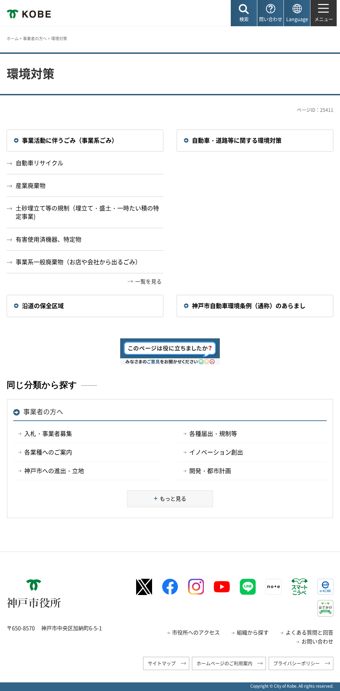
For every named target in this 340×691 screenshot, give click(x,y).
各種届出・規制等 (213, 433)
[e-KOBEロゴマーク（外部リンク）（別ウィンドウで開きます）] (325, 587)
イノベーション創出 (216, 452)
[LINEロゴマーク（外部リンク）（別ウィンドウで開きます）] (248, 587)
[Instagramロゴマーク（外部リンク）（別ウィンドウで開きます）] (196, 587)
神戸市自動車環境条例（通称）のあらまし (248, 305)
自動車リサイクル (39, 162)
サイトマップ (162, 663)
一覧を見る (148, 281)
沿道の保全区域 (43, 305)
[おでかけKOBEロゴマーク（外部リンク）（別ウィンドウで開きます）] (325, 608)
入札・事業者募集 (48, 433)
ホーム (13, 39)
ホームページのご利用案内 (224, 663)
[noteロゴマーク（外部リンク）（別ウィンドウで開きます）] (274, 587)
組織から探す (253, 632)
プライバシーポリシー (296, 663)
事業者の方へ (35, 39)
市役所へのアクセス (196, 632)
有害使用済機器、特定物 (48, 239)
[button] (244, 13)
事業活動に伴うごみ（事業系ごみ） (70, 140)
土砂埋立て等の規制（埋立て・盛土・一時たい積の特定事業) (87, 212)
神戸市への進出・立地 (54, 470)
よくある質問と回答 (309, 632)
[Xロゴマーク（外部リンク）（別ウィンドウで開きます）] (144, 587)
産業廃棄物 (30, 185)
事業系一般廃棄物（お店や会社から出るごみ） (78, 261)
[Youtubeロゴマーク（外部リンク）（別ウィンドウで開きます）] (222, 586)
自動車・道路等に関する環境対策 (237, 140)
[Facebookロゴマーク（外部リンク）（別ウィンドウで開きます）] (170, 586)
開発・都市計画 (210, 470)
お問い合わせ (317, 641)
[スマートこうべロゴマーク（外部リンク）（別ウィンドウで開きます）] (299, 586)
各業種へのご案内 (48, 452)
